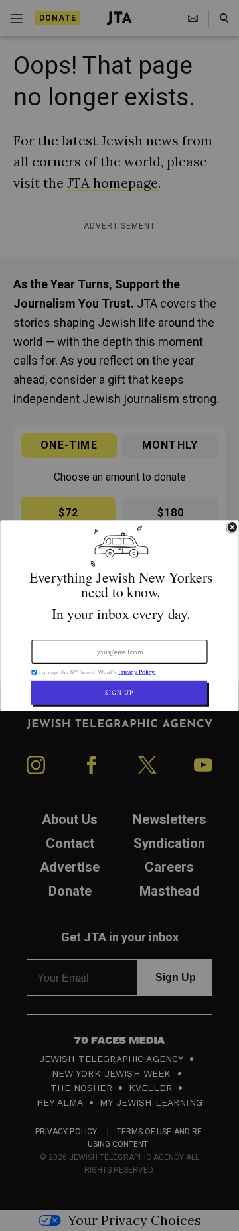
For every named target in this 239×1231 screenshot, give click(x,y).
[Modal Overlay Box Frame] (119, 615)
